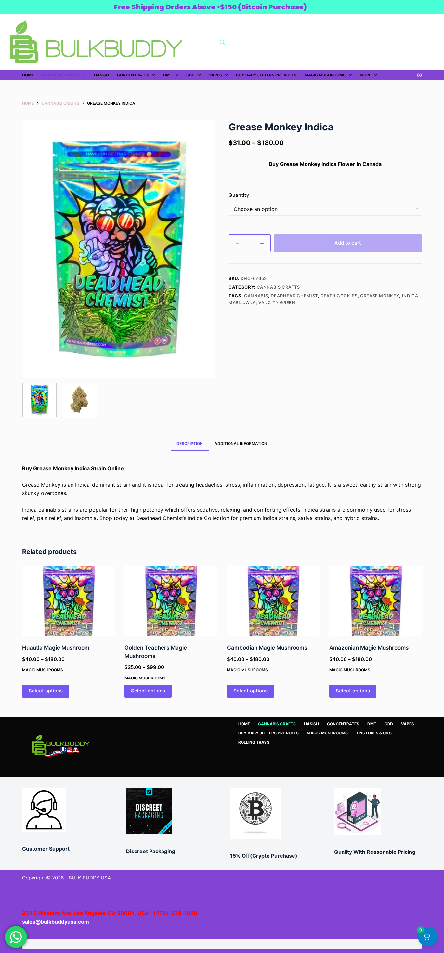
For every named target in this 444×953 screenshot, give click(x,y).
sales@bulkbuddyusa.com (55, 922)
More (365, 75)
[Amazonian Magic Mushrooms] (375, 601)
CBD (190, 75)
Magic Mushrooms (325, 75)
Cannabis (256, 295)
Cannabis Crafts (61, 75)
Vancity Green (276, 302)
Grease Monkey (379, 295)
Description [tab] (189, 443)
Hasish (101, 75)
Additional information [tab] (241, 443)
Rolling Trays (253, 742)
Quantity (239, 195)
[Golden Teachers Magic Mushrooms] (170, 601)
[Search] (222, 42)
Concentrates (133, 75)
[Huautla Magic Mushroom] (68, 601)
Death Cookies (338, 295)
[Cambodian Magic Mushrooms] (273, 601)
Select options (46, 691)
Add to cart (347, 243)
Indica (410, 295)
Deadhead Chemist (294, 295)
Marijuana (242, 302)
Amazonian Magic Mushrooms (369, 647)
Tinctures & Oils (374, 733)
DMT (167, 75)
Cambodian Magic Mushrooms (267, 647)
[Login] (419, 75)
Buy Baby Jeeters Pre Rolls (266, 75)
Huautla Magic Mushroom (55, 647)
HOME (28, 75)
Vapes (215, 75)
